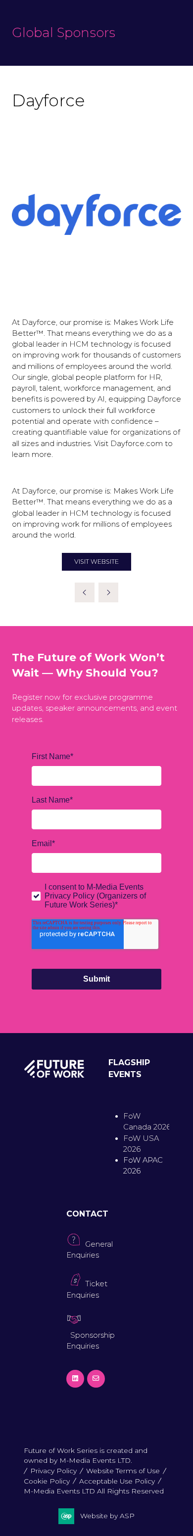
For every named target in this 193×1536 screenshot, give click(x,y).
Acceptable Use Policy (117, 1481)
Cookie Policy (47, 1481)
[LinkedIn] (75, 1379)
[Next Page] (108, 592)
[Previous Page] (85, 592)
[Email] (96, 1379)
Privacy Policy (53, 1471)
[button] (96, 562)
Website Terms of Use (123, 1471)
